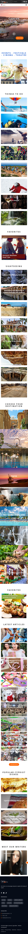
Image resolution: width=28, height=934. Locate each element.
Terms (2, 929)
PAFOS (3, 903)
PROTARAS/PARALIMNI (18, 903)
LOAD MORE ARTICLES (14, 764)
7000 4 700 (4, 915)
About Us (19, 929)
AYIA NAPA (9, 903)
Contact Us (3, 931)
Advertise (14, 929)
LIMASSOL (10, 900)
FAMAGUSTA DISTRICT (14, 905)
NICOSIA (3, 900)
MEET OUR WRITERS (14, 847)
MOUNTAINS (4, 905)
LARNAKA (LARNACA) (18, 900)
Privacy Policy (8, 929)
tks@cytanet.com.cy (7, 917)
